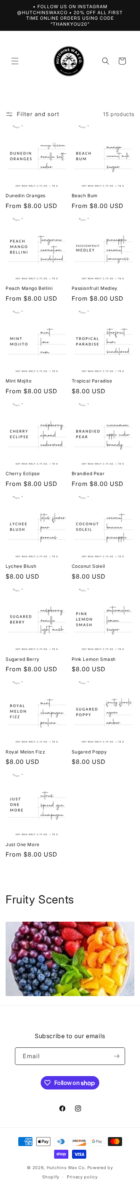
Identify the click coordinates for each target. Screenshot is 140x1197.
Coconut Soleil (88, 566)
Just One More (23, 844)
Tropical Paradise (92, 381)
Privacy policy (82, 1177)
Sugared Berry (23, 659)
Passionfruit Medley (95, 288)
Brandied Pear (88, 473)
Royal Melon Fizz (26, 752)
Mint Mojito (19, 381)
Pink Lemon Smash (94, 659)
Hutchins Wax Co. (66, 1167)
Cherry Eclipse (23, 473)
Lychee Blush (21, 566)
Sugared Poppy (89, 752)
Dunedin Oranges (26, 195)
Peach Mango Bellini (29, 288)
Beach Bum (85, 195)
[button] (15, 61)
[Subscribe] (116, 1056)
